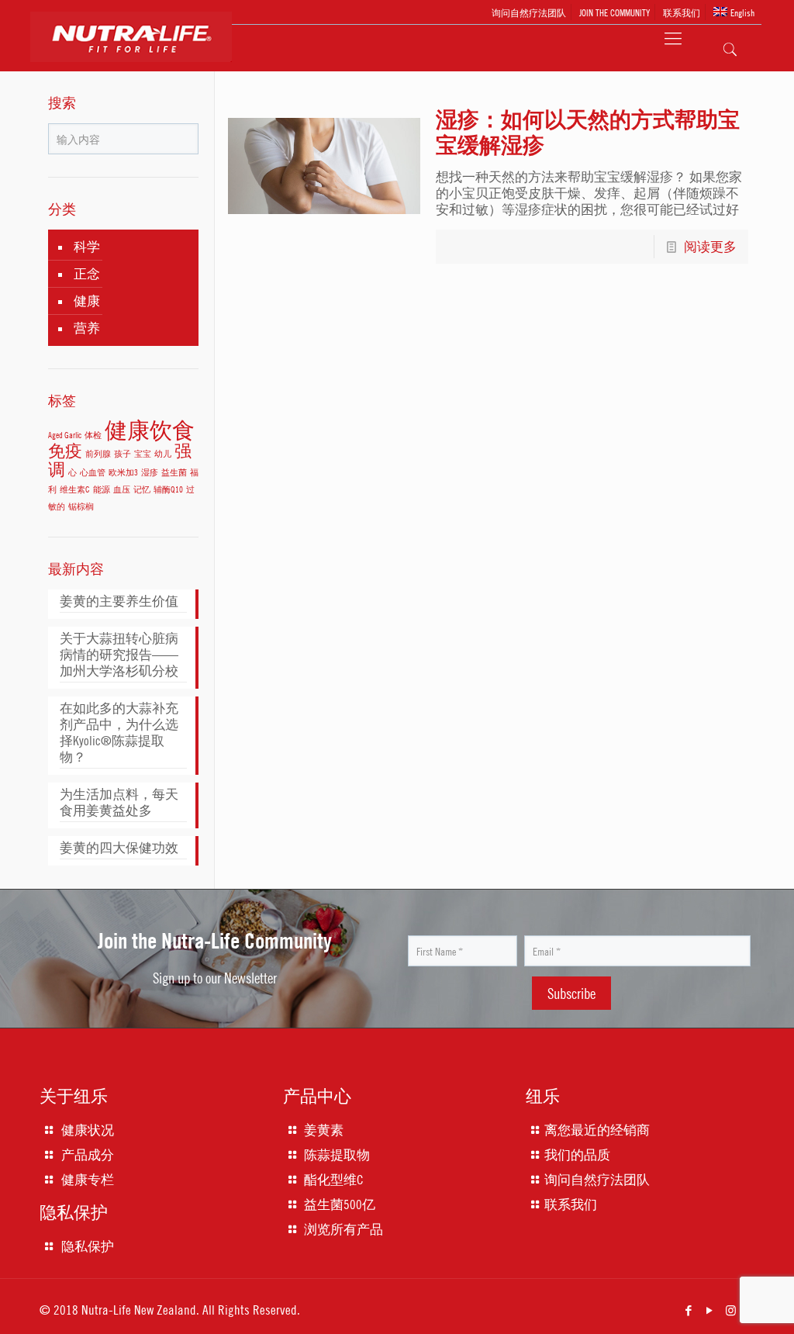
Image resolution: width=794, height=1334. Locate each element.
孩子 (122, 453)
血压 (121, 489)
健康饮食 (150, 429)
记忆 (141, 489)
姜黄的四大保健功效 (119, 847)
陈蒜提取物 (337, 1155)
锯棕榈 (81, 506)
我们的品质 (577, 1155)
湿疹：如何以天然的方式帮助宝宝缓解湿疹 (588, 131)
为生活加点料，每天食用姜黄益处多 (119, 802)
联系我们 (681, 12)
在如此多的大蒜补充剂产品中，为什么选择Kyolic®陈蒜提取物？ (119, 732)
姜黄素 (323, 1130)
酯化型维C (334, 1179)
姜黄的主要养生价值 (119, 601)
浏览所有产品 (343, 1229)
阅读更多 (710, 246)
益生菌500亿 (339, 1204)
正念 (87, 274)
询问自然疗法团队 (529, 12)
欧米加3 (123, 472)
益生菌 (174, 472)
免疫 (65, 451)
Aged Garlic (64, 435)
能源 (101, 489)
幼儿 (162, 453)
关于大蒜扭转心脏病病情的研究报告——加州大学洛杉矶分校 (119, 655)
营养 (87, 328)
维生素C (75, 489)
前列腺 (98, 453)
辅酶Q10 (168, 489)
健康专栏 (87, 1179)
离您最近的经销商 (597, 1130)
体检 (93, 435)
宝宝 (142, 453)
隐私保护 (87, 1246)
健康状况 (87, 1130)
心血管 (92, 472)
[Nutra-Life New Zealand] (140, 52)
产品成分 (87, 1155)
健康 (87, 301)
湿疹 (149, 472)
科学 (87, 246)
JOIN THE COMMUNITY (614, 12)
